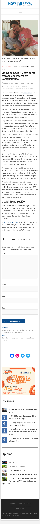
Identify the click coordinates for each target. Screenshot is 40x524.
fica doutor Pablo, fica (17, 470)
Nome (4, 285)
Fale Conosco (20, 508)
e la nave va (13, 462)
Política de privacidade (25, 503)
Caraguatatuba (7, 67)
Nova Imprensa (7, 513)
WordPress (33, 513)
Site (3, 308)
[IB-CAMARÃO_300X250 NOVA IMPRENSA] (18, 368)
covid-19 (26, 89)
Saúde (32, 67)
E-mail (4, 296)
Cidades (17, 67)
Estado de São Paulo (11, 222)
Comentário (6, 253)
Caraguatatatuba (9, 86)
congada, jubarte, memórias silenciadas (23, 474)
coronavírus (27, 93)
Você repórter (27, 506)
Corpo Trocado (18, 89)
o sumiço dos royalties (17, 466)
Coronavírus (9, 89)
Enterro (32, 89)
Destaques (25, 67)
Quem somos (11, 503)
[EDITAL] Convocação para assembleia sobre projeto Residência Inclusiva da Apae (23, 431)
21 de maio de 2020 (27, 83)
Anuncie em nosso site (14, 506)
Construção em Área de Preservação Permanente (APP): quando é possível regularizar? (19, 481)
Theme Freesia (25, 513)
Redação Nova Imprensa (10, 83)
